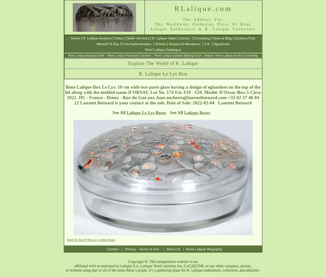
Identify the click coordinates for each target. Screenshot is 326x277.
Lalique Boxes (197, 112)
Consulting (202, 38)
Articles (160, 44)
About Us (173, 249)
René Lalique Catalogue (163, 50)
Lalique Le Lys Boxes (146, 112)
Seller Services (138, 38)
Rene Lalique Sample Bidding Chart (177, 55)
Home (75, 38)
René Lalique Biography (204, 249)
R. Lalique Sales (164, 38)
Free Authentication (136, 44)
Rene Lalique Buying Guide (86, 55)
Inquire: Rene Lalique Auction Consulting (231, 55)
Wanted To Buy (107, 44)
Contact (113, 249)
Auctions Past (245, 38)
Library (184, 38)
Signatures (221, 44)
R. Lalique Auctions (97, 38)
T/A (207, 44)
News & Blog (222, 38)
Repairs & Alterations (184, 44)
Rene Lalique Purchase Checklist (129, 55)
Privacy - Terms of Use (142, 249)
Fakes (119, 38)
